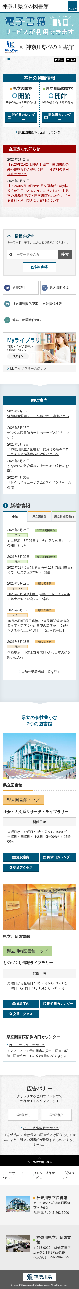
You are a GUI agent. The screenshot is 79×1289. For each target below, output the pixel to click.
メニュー (72, 8)
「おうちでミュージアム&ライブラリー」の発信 (39, 485)
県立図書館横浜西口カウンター (41, 132)
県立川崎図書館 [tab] (64, 516)
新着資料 (18, 287)
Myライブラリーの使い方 (28, 368)
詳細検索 (41, 267)
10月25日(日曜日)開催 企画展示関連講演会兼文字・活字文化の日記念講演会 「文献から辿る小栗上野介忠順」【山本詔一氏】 (38, 625)
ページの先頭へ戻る (39, 1162)
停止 (72, 59)
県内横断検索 (59, 287)
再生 (60, 59)
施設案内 (22, 857)
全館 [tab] (15, 516)
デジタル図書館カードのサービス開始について (38, 435)
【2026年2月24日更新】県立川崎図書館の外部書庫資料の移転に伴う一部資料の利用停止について (38, 169)
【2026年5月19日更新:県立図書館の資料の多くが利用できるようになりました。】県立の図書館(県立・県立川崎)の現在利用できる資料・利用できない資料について (39, 193)
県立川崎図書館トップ (27, 951)
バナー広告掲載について (41, 1128)
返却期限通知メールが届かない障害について (38, 418)
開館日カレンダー (23, 117)
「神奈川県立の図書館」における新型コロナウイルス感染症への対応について (38, 452)
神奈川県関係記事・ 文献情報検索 (37, 304)
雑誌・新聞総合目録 (27, 320)
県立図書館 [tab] (39, 516)
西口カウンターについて (27, 1045)
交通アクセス (23, 867)
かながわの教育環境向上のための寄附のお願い (38, 468)
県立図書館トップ (23, 800)
